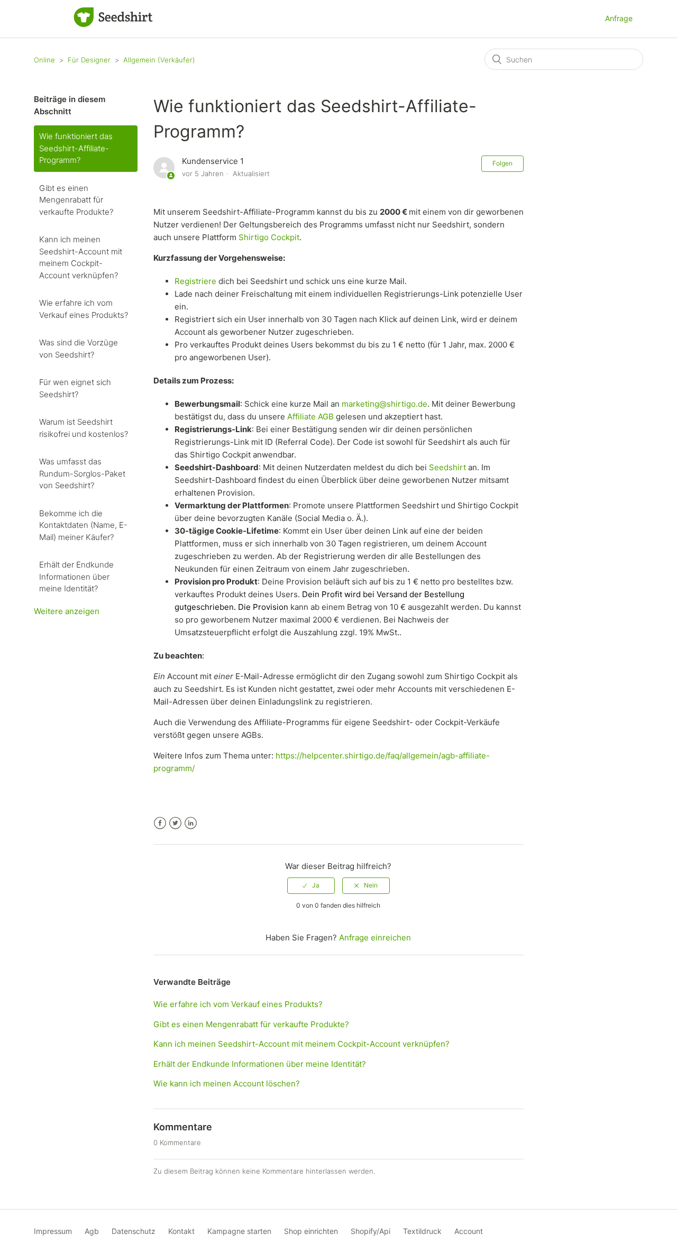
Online (44, 60)
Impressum (53, 1231)
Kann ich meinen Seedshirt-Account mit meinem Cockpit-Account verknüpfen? (80, 257)
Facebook (160, 823)
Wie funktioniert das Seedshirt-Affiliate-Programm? (76, 148)
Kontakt (181, 1231)
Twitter (175, 823)
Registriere (195, 281)
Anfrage (619, 18)
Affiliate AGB (310, 416)
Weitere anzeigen (66, 611)
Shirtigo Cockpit (269, 237)
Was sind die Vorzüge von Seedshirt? (78, 348)
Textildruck (422, 1231)
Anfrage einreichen (375, 937)
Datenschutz (133, 1231)
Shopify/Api (370, 1231)
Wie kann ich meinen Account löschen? (226, 1083)
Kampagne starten (239, 1231)
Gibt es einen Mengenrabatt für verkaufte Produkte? (76, 200)
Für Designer (89, 60)
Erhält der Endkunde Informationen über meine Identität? (76, 576)
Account (468, 1231)
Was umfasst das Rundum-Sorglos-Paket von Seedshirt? (82, 473)
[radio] (311, 885)
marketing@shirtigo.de (384, 404)
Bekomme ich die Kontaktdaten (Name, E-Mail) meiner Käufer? (83, 525)
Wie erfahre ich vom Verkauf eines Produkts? (83, 309)
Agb (92, 1231)
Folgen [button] (502, 163)
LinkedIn (190, 823)
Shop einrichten (311, 1231)
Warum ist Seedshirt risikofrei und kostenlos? (83, 428)
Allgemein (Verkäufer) (159, 60)
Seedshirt (447, 467)
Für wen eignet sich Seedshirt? (75, 388)
